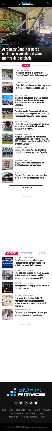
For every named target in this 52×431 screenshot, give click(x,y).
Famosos (46, 410)
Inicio (4, 410)
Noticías (37, 410)
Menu (11, 410)
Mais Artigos (26, 188)
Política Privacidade (30, 417)
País (29, 410)
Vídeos (43, 417)
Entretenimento (17, 413)
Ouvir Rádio (20, 410)
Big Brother (30, 413)
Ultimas (41, 413)
